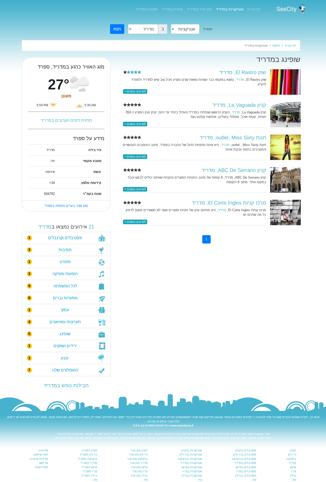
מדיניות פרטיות (39, 458)
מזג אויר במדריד (199, 9)
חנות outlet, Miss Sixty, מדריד (233, 137)
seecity (218, 417)
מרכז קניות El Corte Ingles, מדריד (229, 203)
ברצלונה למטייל (87, 458)
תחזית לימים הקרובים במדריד (66, 120)
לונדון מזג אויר (139, 450)
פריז (293, 471)
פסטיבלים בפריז (246, 471)
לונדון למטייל (89, 450)
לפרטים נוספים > (135, 91)
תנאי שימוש (41, 454)
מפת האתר (41, 467)
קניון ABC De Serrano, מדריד (234, 170)
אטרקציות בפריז (192, 471)
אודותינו (43, 450)
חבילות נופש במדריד (66, 385)
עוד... (293, 479)
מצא (117, 29)
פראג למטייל (103, 433)
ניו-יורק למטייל (88, 454)
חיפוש (276, 45)
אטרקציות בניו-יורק (191, 454)
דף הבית (253, 9)
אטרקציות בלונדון (191, 450)
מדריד (44, 227)
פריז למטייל (90, 471)
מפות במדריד (172, 9)
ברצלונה (291, 458)
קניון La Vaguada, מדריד (239, 105)
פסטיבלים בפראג (245, 467)
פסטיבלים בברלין (245, 475)
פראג (293, 467)
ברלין (293, 475)
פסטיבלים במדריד (245, 462)
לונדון (293, 450)
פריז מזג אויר (140, 471)
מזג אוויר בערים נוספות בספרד (66, 206)
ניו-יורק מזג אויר (138, 454)
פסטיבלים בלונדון (245, 450)
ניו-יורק (292, 454)
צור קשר (43, 462)
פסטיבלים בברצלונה (244, 458)
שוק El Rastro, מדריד (242, 72)
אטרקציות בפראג (73, 433)
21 (91, 227)
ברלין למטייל (89, 475)
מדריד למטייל (89, 462)
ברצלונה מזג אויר (137, 458)
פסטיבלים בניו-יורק (245, 454)
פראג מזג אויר (220, 437)
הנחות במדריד (147, 9)
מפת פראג (190, 437)
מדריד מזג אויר (139, 462)
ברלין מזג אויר (139, 475)
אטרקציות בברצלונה (190, 458)
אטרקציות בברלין (191, 475)
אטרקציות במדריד (229, 9)
